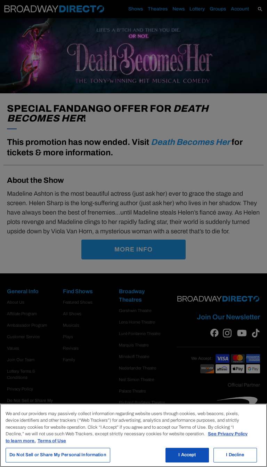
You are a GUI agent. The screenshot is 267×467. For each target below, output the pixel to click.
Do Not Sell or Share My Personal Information (57, 454)
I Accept (187, 454)
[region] (133, 435)
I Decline (235, 454)
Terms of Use (52, 440)
